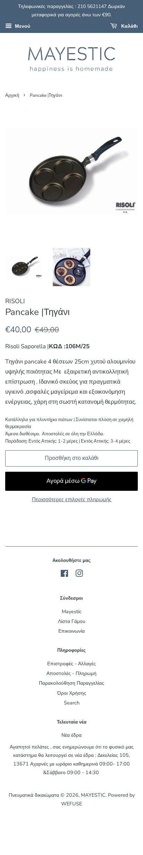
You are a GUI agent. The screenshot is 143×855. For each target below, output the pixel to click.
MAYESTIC (93, 795)
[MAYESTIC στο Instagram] (79, 574)
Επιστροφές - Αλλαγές (71, 663)
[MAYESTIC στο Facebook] (64, 574)
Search (71, 702)
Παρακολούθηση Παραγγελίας (71, 682)
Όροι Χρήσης (71, 693)
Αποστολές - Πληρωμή (71, 673)
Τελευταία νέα (71, 722)
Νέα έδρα (71, 735)
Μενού (22, 26)
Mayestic (72, 611)
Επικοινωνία (71, 630)
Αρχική (12, 95)
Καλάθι (129, 26)
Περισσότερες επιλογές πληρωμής (71, 499)
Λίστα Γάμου (71, 621)
